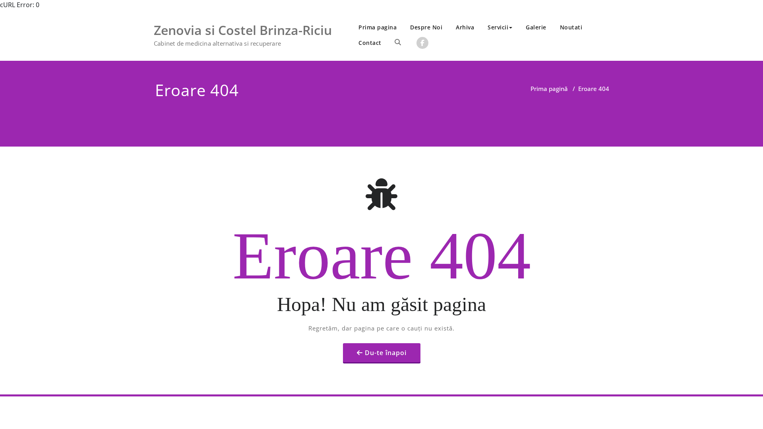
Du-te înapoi (386, 352)
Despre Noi (426, 27)
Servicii (498, 27)
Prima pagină (549, 89)
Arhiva (465, 27)
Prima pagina (377, 27)
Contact (370, 42)
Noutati (571, 27)
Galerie (536, 27)
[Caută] (398, 42)
